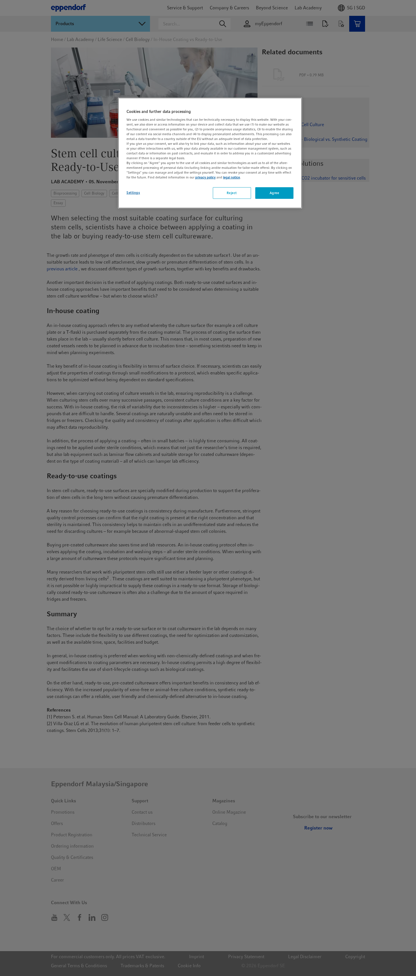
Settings (133, 193)
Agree (274, 193)
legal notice (231, 177)
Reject (232, 193)
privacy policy (205, 177)
